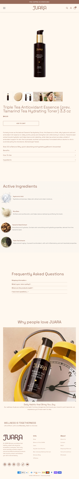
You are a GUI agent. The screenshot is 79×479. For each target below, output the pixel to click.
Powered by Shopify (45, 475)
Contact (63, 442)
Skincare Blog (37, 455)
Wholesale (63, 455)
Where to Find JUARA (39, 442)
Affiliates (35, 458)
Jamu (34, 445)
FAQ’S (62, 445)
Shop (34, 439)
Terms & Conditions (66, 452)
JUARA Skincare (36, 475)
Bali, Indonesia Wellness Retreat (42, 452)
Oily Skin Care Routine (39, 448)
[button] (58, 125)
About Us (63, 439)
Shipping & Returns (66, 448)
